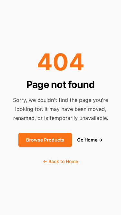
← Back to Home (60, 161)
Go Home (90, 139)
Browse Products (45, 139)
